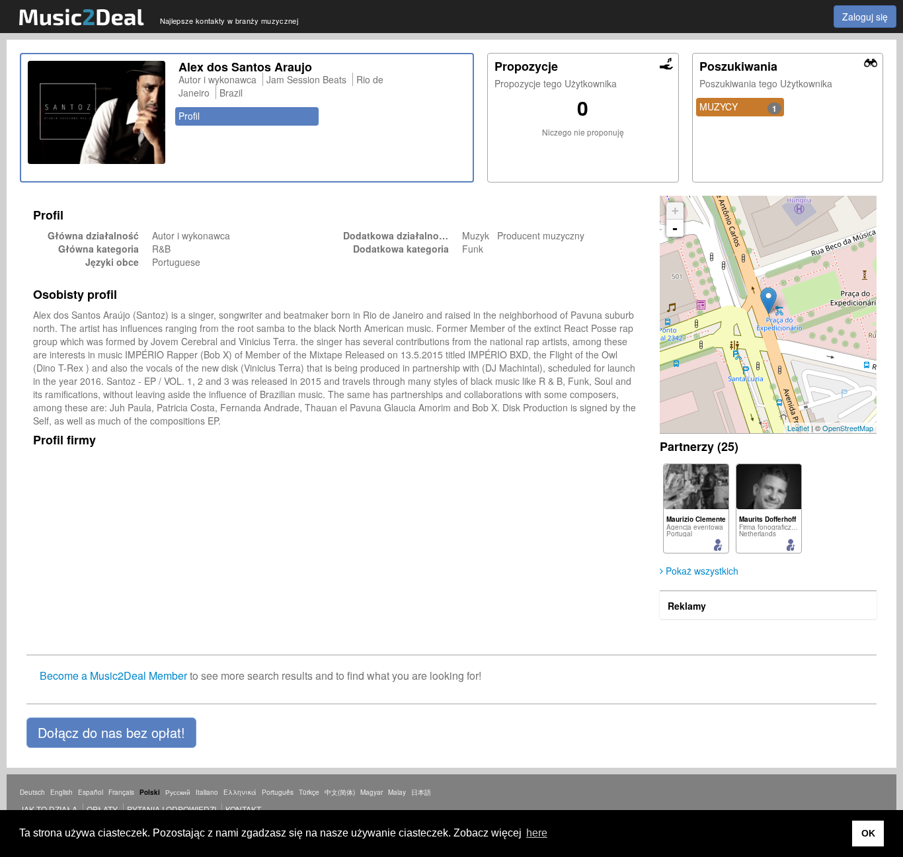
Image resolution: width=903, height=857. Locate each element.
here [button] (536, 832)
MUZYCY (738, 107)
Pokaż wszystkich (700, 570)
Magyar (371, 792)
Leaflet (798, 428)
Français (121, 792)
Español (90, 792)
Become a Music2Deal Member (113, 675)
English (61, 792)
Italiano (207, 792)
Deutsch (32, 792)
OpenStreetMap (847, 428)
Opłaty (102, 809)
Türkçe (309, 792)
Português (278, 792)
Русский (177, 792)
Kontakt (243, 809)
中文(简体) (340, 792)
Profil (189, 115)
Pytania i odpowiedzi (171, 809)
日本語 (421, 792)
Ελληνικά (239, 792)
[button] (111, 732)
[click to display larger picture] (96, 112)
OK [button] (868, 833)
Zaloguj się (865, 16)
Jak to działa (48, 809)
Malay (397, 792)
